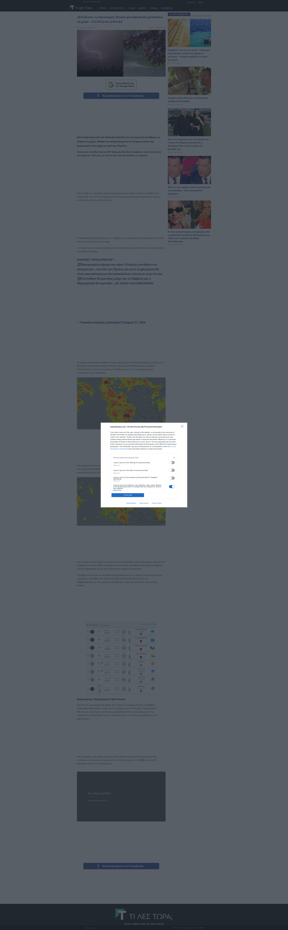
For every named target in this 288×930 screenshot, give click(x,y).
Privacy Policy (157, 503)
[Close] (183, 427)
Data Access (144, 503)
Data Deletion (131, 503)
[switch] (172, 462)
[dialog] (144, 465)
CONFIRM (128, 495)
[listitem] (144, 457)
